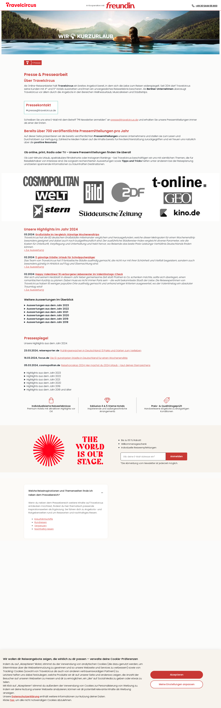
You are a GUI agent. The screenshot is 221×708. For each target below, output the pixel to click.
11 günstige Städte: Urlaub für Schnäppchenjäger (65, 257)
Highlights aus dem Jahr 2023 (44, 373)
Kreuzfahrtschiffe (43, 519)
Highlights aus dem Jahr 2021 (43, 379)
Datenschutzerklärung (25, 696)
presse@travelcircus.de (124, 119)
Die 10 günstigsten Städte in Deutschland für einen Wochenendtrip (89, 358)
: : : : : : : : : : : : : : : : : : (90, 376)
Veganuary (40, 525)
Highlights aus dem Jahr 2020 (44, 383)
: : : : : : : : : (84, 379)
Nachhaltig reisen (44, 528)
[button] (66, 493)
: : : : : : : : (93, 383)
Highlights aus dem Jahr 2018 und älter (49, 389)
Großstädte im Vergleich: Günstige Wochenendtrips (67, 234)
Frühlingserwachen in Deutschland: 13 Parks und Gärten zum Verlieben (100, 350)
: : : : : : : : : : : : (86, 373)
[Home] (27, 62)
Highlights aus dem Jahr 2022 (44, 376)
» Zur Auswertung (34, 250)
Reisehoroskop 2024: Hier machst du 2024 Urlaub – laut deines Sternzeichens (105, 365)
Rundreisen (40, 522)
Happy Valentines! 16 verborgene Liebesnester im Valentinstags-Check (79, 274)
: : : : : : (83, 386)
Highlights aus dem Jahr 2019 (43, 386)
